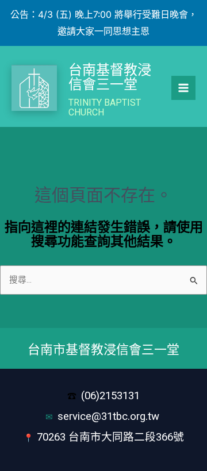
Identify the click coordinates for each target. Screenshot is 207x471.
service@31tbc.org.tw (109, 416)
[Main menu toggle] (183, 88)
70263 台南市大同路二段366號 (110, 437)
